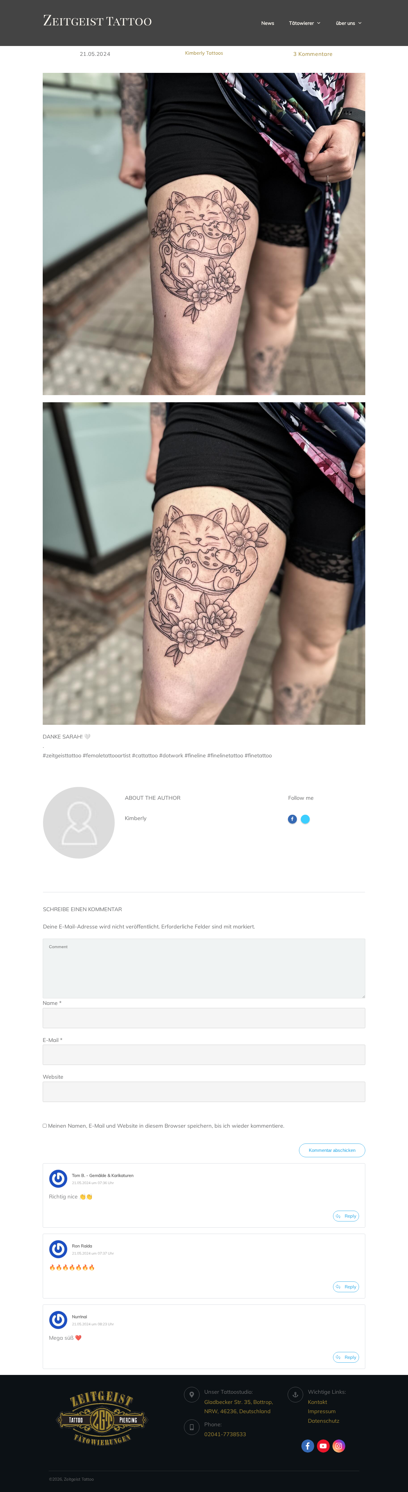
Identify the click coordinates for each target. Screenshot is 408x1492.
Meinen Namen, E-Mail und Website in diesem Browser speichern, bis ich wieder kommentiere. (166, 1125)
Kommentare (313, 53)
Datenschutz (323, 1420)
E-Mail (52, 1040)
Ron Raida (82, 1246)
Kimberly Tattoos (204, 53)
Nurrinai (79, 1316)
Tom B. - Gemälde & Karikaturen (103, 1175)
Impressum (322, 1411)
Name (52, 1003)
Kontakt (317, 1402)
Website (53, 1076)
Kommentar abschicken (332, 1150)
